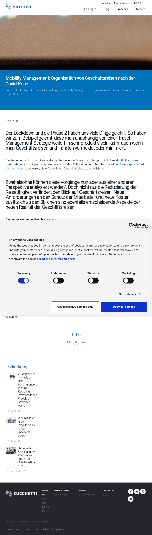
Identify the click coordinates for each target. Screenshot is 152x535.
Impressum (28, 529)
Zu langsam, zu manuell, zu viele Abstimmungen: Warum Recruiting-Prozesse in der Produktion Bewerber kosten (27, 389)
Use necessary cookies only (75, 306)
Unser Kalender (87, 494)
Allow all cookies (124, 306)
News (106, 494)
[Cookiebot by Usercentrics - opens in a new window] (131, 225)
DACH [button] (137, 3)
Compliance (57, 529)
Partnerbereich (122, 3)
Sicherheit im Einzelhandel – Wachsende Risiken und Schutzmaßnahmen (27, 457)
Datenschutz (13, 529)
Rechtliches (42, 529)
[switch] (58, 280)
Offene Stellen (61, 494)
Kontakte (105, 3)
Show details (127, 294)
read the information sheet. (57, 258)
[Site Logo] (18, 7)
